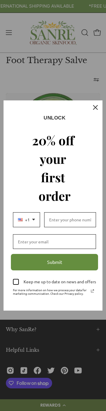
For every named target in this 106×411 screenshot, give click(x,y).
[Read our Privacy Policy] (92, 290)
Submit (54, 262)
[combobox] (26, 219)
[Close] (95, 107)
